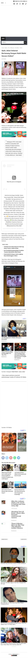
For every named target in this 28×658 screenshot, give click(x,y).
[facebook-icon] (14, 4)
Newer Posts (4, 539)
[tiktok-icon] (26, 4)
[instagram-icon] (20, 4)
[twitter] (6, 457)
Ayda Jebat (22, 371)
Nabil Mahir (13, 228)
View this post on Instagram (14, 181)
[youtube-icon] (23, 4)
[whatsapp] (14, 457)
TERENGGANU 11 (15, 654)
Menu (3, 38)
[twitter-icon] (17, 4)
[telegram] (18, 457)
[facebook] (3, 457)
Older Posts (23, 539)
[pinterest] (10, 457)
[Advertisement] (14, 20)
